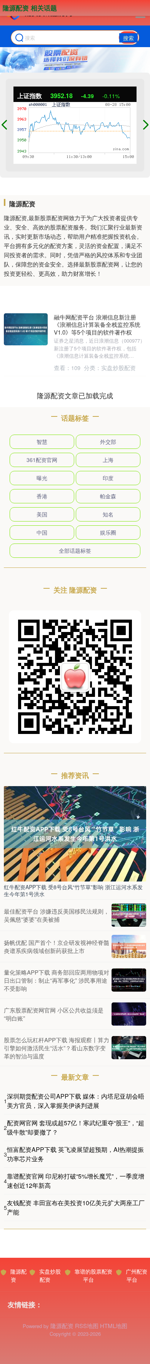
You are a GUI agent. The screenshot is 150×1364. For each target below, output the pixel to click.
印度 (108, 478)
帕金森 (108, 496)
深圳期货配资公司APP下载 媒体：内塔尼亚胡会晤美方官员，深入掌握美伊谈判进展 (75, 1101)
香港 (42, 496)
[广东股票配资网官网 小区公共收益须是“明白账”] (129, 1014)
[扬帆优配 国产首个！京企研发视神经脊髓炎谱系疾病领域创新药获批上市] (129, 946)
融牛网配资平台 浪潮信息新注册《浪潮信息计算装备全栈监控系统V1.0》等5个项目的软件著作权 (97, 324)
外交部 (108, 441)
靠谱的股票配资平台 (93, 1275)
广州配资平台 (136, 1275)
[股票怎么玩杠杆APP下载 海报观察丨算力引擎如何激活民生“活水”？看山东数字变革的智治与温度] (129, 1047)
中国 (42, 532)
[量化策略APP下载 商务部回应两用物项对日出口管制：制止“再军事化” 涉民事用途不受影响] (129, 980)
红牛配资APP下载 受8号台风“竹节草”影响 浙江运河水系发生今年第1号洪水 (73, 890)
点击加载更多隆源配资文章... (75, 395)
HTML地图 (113, 1326)
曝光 (42, 478)
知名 (108, 514)
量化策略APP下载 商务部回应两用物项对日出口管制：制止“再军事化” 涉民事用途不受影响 (56, 980)
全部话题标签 (75, 550)
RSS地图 (86, 1326)
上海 (108, 460)
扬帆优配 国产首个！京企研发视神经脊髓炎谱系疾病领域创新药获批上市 (56, 946)
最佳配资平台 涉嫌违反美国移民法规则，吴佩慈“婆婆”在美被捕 (56, 915)
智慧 (42, 441)
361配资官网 (42, 460)
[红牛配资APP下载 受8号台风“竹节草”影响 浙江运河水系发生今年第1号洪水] (75, 833)
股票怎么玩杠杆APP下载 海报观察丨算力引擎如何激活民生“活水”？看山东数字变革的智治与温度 (56, 1048)
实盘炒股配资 (50, 1275)
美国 (42, 514)
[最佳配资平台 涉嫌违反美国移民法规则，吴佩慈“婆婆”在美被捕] (129, 915)
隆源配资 (18, 1275)
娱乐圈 (108, 532)
